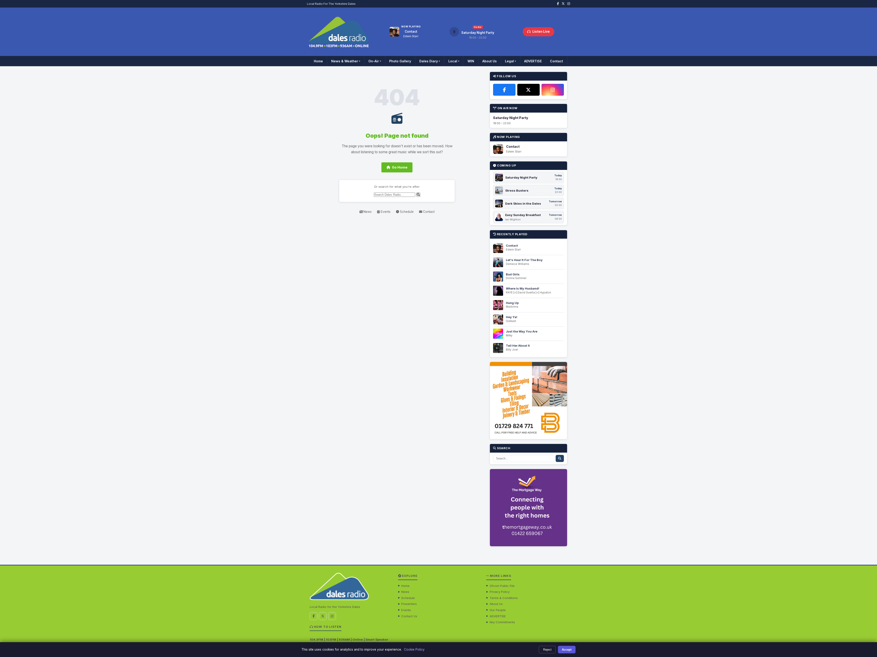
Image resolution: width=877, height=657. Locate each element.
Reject (547, 649)
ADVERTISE (533, 61)
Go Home (399, 167)
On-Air (374, 61)
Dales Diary (429, 61)
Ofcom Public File (502, 586)
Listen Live (541, 31)
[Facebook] (504, 90)
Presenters (409, 604)
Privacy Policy (500, 592)
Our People (498, 610)
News (367, 212)
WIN (471, 61)
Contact (556, 61)
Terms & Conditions (504, 598)
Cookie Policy (414, 649)
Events (385, 212)
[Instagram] (553, 90)
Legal (510, 61)
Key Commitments (502, 622)
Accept (566, 649)
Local (453, 61)
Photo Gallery (400, 61)
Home (318, 61)
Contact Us (409, 616)
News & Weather (345, 61)
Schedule (406, 212)
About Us (489, 61)
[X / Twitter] (528, 90)
